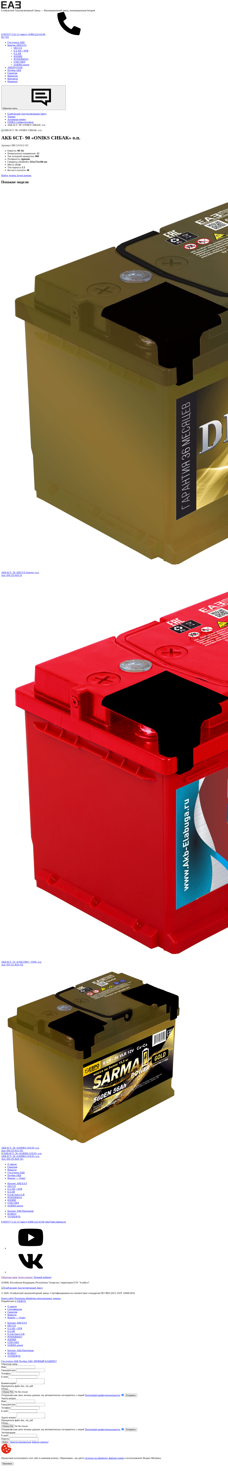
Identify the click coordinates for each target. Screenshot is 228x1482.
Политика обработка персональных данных (37, 1298)
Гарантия (12, 73)
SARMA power (21, 64)
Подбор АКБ (14, 70)
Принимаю (7, 1463)
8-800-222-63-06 (36, 1222)
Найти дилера (9, 175)
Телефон (5, 1373)
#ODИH (18, 56)
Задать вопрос (24, 175)
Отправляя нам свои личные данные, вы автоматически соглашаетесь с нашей (60, 1395)
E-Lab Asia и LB (16, 1194)
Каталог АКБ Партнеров (20, 1211)
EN (7, 37)
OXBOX (21, 1301)
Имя (3, 1367)
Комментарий (8, 1383)
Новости (12, 1169)
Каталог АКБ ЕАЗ (17, 1183)
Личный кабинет (42, 1277)
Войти (5, 1442)
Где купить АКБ (16, 42)
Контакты (12, 78)
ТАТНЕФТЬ (13, 1216)
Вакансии (12, 76)
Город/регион (8, 1370)
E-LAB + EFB (21, 50)
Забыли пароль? (40, 1442)
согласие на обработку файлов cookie (104, 1458)
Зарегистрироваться (20, 1442)
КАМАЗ (11, 1213)
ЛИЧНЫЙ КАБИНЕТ (45, 1361)
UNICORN (19, 62)
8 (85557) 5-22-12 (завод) (14, 1222)
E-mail (4, 1376)
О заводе (12, 1164)
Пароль (5, 1438)
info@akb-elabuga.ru (55, 1222)
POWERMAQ (21, 59)
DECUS (18, 48)
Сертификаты (14, 1309)
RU (3, 37)
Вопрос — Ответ (16, 1178)
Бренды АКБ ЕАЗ (16, 45)
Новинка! (12, 81)
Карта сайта (7, 1298)
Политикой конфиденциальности (102, 1395)
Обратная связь (10, 108)
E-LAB (17, 53)
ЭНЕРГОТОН (14, 67)
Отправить (131, 1395)
